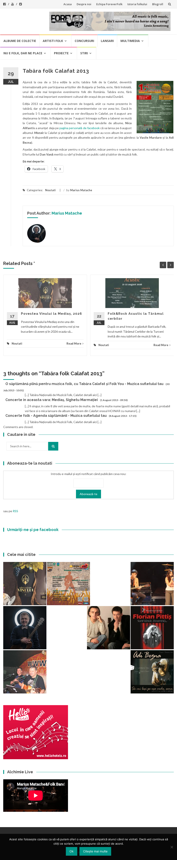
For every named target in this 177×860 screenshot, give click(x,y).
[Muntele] (24, 671)
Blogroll (157, 4)
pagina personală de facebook (79, 128)
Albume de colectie (19, 41)
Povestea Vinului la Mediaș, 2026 (51, 314)
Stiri (84, 53)
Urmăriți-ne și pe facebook (32, 529)
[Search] (53, 446)
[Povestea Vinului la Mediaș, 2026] (24, 583)
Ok (72, 851)
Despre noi (84, 4)
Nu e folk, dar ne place (22, 53)
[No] (171, 847)
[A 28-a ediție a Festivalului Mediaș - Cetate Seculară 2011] (24, 627)
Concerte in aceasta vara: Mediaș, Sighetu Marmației (51, 400)
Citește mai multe (95, 851)
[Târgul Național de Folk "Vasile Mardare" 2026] (68, 583)
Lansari (107, 41)
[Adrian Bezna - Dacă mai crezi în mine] (152, 671)
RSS (15, 511)
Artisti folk (53, 41)
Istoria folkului (137, 4)
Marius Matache (81, 190)
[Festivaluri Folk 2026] (152, 583)
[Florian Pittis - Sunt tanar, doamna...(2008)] (152, 627)
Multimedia (130, 41)
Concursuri (84, 41)
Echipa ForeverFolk (109, 4)
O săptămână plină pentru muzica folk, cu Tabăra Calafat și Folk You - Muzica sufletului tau (84, 384)
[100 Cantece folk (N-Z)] (108, 627)
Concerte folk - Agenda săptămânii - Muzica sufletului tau (56, 416)
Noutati (50, 190)
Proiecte (61, 53)
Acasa (67, 4)
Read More (73, 343)
